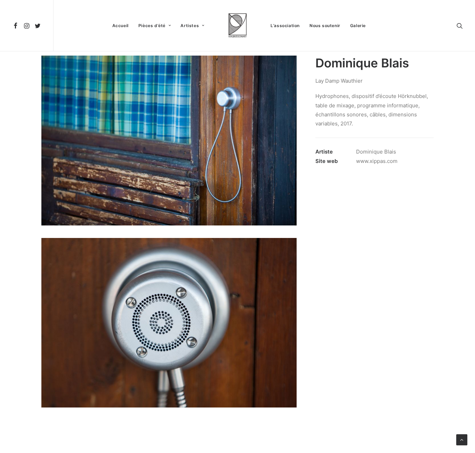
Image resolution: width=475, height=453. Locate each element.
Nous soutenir (324, 25)
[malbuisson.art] (237, 26)
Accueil (120, 25)
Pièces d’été (152, 25)
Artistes (189, 25)
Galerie (358, 25)
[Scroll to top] (461, 439)
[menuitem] (16, 25)
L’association (285, 25)
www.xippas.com (376, 161)
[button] (16, 25)
